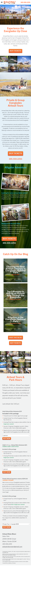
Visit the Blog (15, 337)
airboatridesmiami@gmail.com (12, 546)
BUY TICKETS (15, 51)
